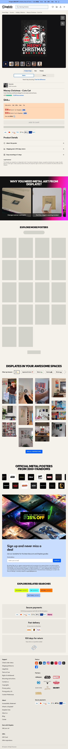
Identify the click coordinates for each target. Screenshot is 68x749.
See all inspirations (34, 451)
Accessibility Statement (9, 703)
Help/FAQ (5, 669)
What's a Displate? (7, 706)
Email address (10, 557)
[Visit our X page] (52, 663)
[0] (53, 7)
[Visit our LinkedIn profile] (44, 663)
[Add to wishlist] (63, 18)
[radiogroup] (34, 70)
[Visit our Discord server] (59, 663)
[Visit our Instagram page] (48, 663)
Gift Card (5, 737)
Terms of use (6, 672)
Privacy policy (10, 567)
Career (4, 719)
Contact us (5, 682)
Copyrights (5, 685)
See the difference (40, 79)
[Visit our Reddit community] (36, 663)
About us (4, 713)
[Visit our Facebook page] (36, 667)
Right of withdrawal (8, 675)
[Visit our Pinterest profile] (56, 663)
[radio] (28, 70)
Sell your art (5, 728)
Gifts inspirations (7, 740)
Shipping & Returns (8, 666)
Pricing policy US (7, 691)
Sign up (57, 560)
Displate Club (6, 710)
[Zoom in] (63, 23)
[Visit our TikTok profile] (40, 663)
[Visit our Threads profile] (63, 663)
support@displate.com (31, 571)
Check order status (7, 662)
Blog (3, 716)
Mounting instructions (8, 678)
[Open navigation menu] (64, 7)
